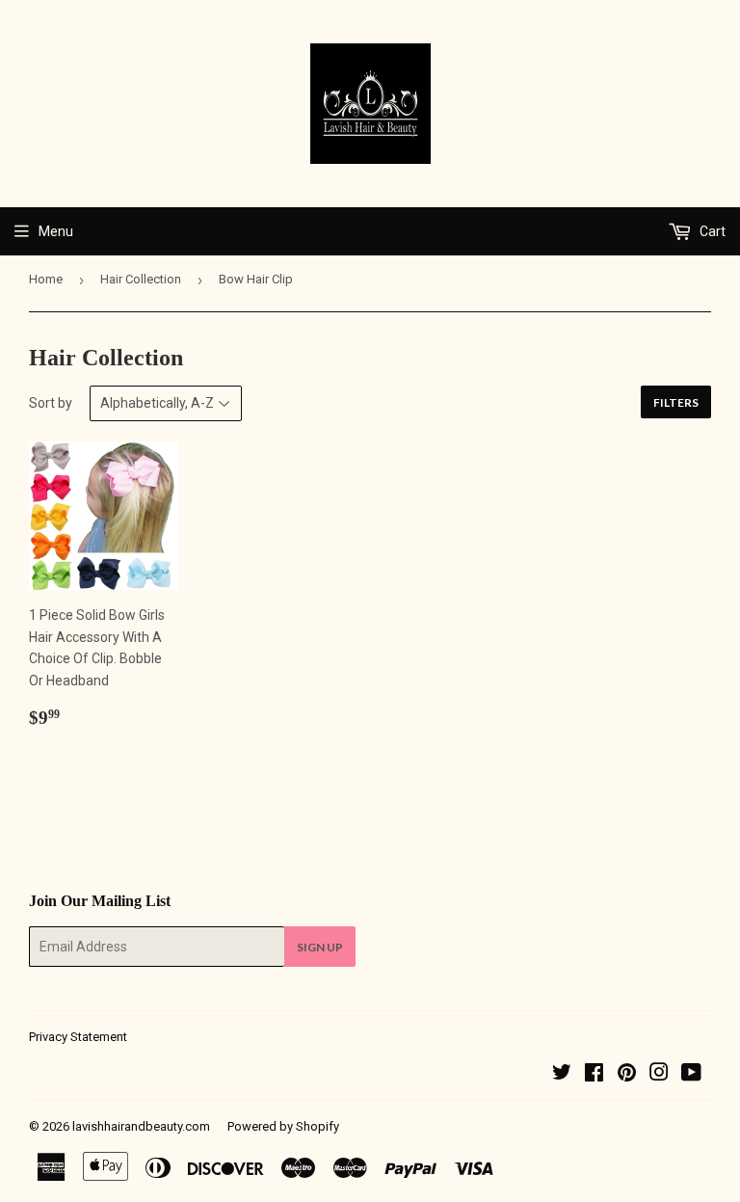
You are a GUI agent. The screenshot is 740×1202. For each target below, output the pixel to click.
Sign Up (320, 947)
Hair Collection (140, 279)
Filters (676, 402)
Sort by (50, 403)
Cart (711, 231)
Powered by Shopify (283, 1126)
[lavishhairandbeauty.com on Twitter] (561, 1074)
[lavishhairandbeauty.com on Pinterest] (627, 1074)
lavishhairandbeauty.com (141, 1126)
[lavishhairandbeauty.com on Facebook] (594, 1074)
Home (46, 279)
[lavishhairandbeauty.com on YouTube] (691, 1074)
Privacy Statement (78, 1036)
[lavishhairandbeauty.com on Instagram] (659, 1074)
